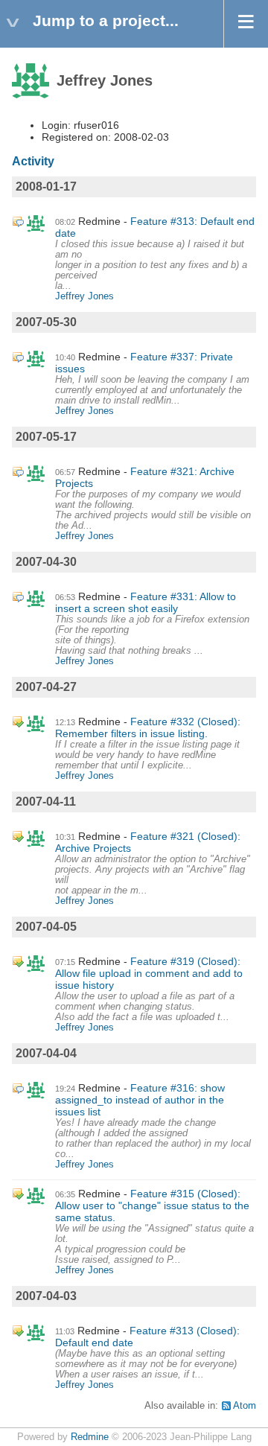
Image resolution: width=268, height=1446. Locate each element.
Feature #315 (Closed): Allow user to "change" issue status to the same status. (152, 1205)
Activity (33, 161)
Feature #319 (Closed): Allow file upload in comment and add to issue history (149, 973)
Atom (244, 1406)
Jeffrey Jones (84, 296)
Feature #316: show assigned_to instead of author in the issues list (140, 1100)
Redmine (90, 1437)
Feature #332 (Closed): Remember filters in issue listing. (147, 727)
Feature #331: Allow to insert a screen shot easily (145, 602)
